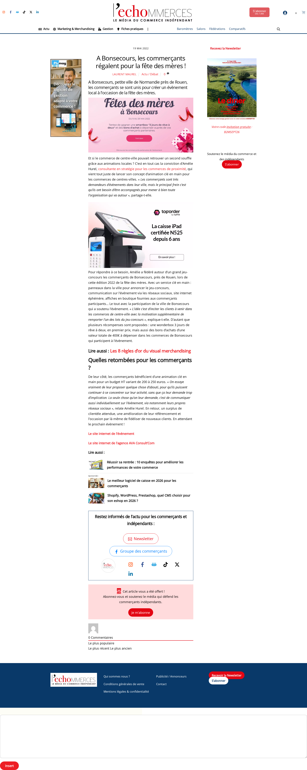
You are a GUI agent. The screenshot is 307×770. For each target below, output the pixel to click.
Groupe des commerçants (143, 551)
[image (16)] (140, 267)
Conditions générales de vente (124, 684)
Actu (46, 29)
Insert (9, 766)
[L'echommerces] (73, 685)
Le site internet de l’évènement (111, 433)
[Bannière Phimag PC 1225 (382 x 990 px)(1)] (65, 136)
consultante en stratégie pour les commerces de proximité (142, 169)
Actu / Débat (150, 74)
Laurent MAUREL (124, 74)
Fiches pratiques (132, 29)
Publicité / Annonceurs (171, 676)
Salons (201, 29)
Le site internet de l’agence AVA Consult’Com (121, 443)
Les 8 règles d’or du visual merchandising (150, 351)
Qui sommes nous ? (117, 676)
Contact (161, 684)
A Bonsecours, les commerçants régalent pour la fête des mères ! (141, 62)
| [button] (148, 29)
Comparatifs (237, 29)
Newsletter (144, 538)
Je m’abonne (140, 612)
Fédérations (217, 29)
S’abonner (232, 164)
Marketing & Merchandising (76, 29)
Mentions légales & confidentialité (126, 691)
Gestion (107, 29)
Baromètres (185, 29)
